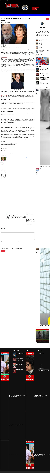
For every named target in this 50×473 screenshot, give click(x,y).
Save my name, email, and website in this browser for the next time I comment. (12, 248)
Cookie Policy (40, 364)
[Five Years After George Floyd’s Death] (37, 47)
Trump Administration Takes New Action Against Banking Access (42, 340)
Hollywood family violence (4, 95)
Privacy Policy (40, 366)
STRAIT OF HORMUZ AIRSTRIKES (44, 245)
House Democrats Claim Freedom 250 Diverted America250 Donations (44, 74)
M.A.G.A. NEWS (5, 150)
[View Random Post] (47, 14)
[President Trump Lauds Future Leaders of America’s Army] (37, 51)
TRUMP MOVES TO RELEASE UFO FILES (37, 252)
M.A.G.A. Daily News (41, 353)
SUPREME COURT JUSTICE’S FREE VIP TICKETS (19, 369)
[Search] (48, 14)
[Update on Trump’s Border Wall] (37, 40)
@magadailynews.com (4, 57)
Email (19, 241)
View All (47, 66)
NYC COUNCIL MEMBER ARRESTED (12, 214)
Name (1, 241)
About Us (40, 355)
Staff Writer (10, 22)
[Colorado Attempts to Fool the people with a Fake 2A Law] (37, 44)
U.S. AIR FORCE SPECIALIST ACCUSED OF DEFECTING (37, 173)
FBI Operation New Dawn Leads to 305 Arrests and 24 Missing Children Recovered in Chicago (44, 69)
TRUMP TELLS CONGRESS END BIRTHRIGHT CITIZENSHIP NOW (20, 364)
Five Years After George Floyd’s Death (43, 46)
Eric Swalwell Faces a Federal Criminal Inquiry (30, 215)
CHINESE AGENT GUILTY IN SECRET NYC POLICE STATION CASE (44, 78)
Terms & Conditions (41, 368)
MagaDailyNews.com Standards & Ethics (44, 370)
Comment (2, 231)
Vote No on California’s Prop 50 (2, 163)
